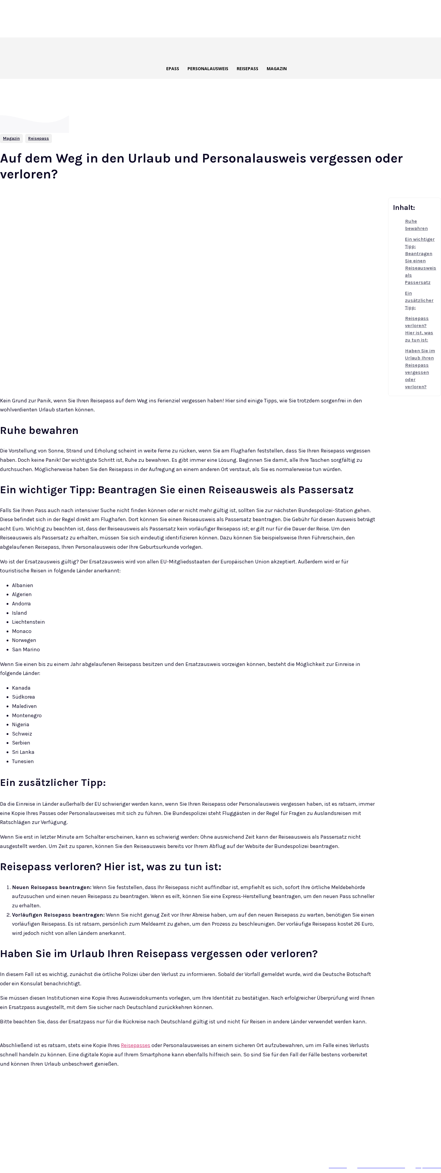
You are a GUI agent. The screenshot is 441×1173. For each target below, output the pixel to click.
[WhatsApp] (120, 1093)
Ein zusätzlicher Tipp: (419, 300)
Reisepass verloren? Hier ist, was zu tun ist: (419, 329)
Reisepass (38, 138)
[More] (142, 1093)
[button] (237, 49)
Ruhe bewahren (416, 224)
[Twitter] (77, 1093)
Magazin (11, 138)
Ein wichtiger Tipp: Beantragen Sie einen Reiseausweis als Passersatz (420, 260)
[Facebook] (56, 1093)
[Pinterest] (99, 1093)
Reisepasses (135, 1045)
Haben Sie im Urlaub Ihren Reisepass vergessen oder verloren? (420, 369)
